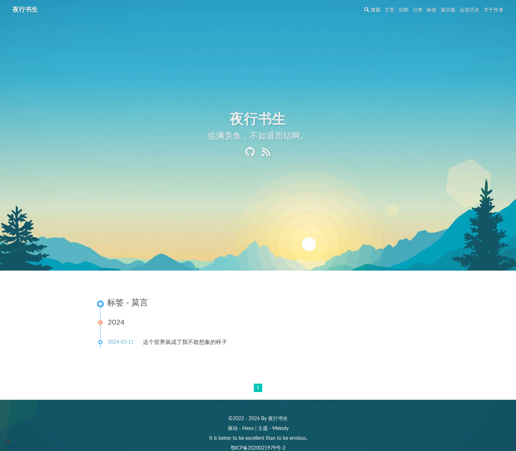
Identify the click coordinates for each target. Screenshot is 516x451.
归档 (404, 10)
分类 (418, 10)
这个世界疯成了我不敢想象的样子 (185, 342)
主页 (390, 10)
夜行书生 (25, 10)
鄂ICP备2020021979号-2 (258, 448)
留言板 (448, 10)
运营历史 (469, 10)
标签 (432, 10)
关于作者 (493, 10)
